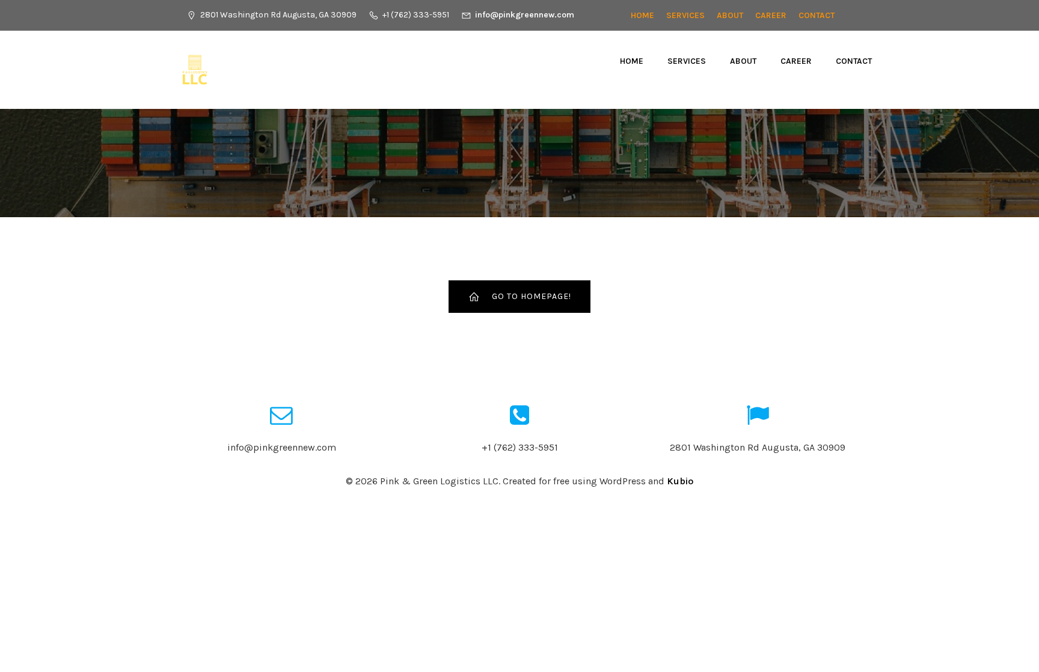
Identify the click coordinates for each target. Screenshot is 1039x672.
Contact (816, 15)
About (730, 15)
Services (685, 15)
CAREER (770, 15)
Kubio (680, 481)
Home (642, 15)
